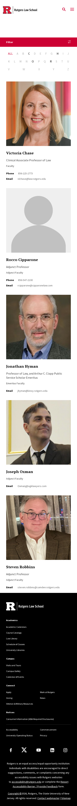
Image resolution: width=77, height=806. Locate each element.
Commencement (48, 729)
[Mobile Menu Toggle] (72, 9)
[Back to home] (31, 606)
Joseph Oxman (19, 471)
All (10, 53)
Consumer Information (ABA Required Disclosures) (30, 719)
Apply (8, 692)
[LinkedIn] (52, 750)
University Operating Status (19, 735)
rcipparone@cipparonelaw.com (35, 285)
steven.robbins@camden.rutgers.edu (39, 587)
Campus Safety (13, 671)
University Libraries (15, 650)
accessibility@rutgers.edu (26, 781)
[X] (24, 750)
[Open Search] (64, 9)
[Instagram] (65, 750)
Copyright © (14, 793)
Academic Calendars (16, 627)
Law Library (11, 638)
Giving (9, 698)
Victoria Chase (20, 152)
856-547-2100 (25, 280)
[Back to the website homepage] (20, 10)
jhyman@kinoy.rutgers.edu (32, 390)
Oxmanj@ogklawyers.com (32, 486)
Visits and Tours (13, 665)
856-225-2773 (25, 173)
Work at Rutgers (47, 692)
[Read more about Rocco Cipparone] (38, 222)
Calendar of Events (15, 676)
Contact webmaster (48, 798)
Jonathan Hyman (22, 366)
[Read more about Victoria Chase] (38, 115)
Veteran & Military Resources (19, 703)
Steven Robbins (20, 566)
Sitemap (66, 798)
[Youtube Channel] (38, 750)
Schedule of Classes (15, 644)
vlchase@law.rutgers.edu (32, 178)
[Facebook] (11, 750)
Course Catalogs (13, 632)
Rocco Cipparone (22, 259)
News (42, 698)
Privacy (43, 735)
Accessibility (12, 729)
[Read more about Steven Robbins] (38, 529)
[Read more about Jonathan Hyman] (38, 329)
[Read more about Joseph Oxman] (38, 434)
